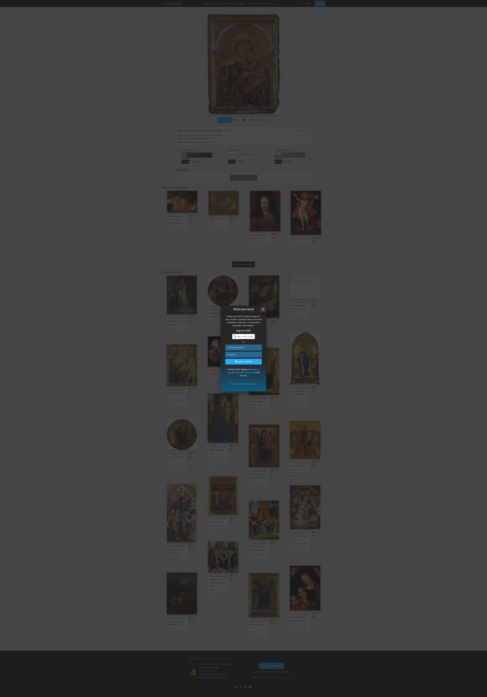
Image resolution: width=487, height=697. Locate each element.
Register (234, 383)
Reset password (249, 383)
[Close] (263, 309)
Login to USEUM (244, 361)
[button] (243, 336)
